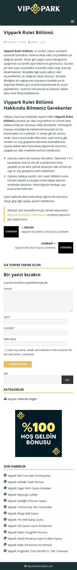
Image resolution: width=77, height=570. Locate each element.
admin (34, 42)
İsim (6, 317)
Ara (6, 373)
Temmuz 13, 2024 (16, 42)
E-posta (8, 328)
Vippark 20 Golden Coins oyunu (26, 215)
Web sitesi (10, 339)
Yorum (8, 288)
